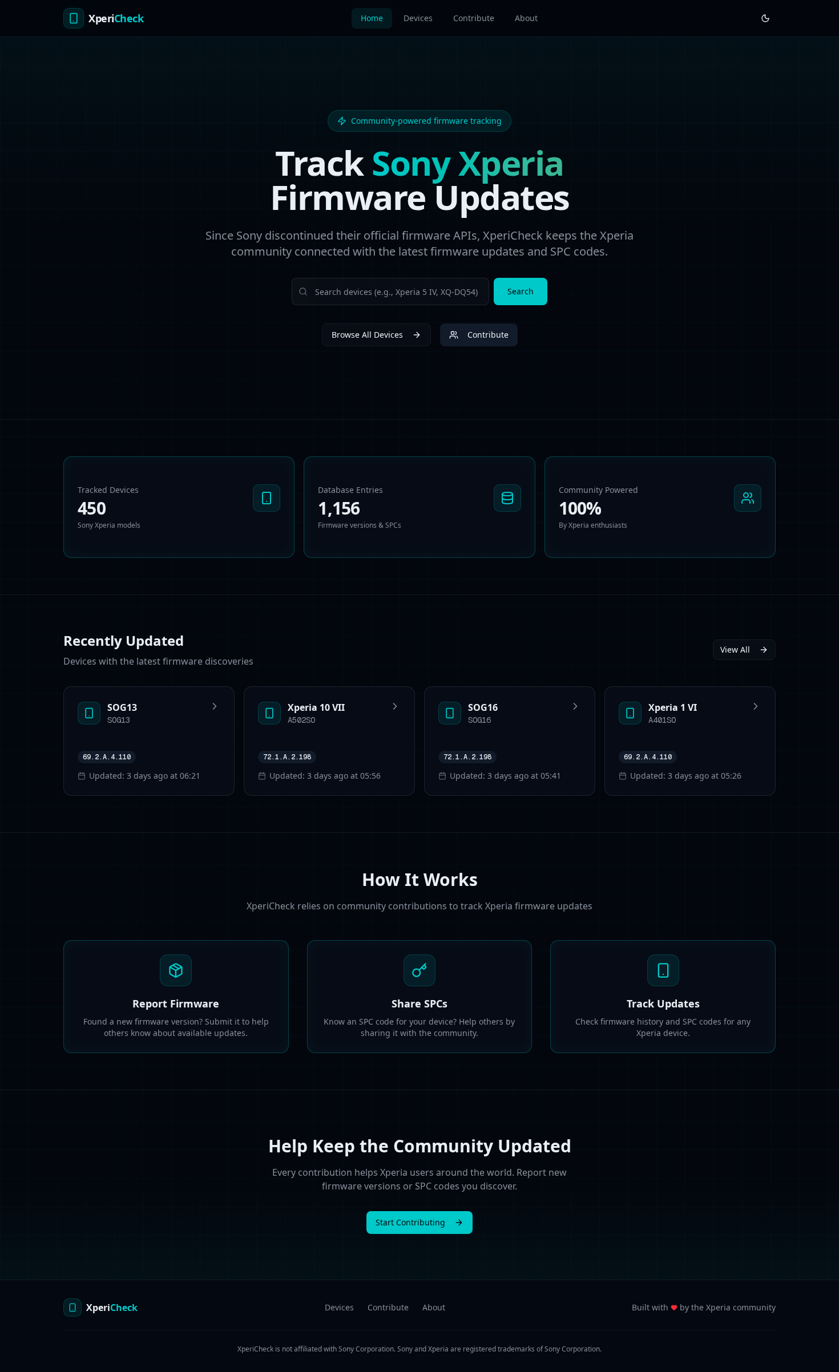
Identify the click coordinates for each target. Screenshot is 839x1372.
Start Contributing (410, 1222)
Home (372, 18)
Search (520, 291)
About (526, 18)
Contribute (473, 18)
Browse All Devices (367, 334)
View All (735, 649)
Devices (418, 18)
